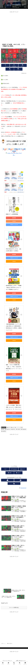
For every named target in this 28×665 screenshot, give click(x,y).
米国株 (18, 429)
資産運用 (4, 431)
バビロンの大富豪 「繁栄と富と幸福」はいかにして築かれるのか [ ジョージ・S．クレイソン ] (13, 407)
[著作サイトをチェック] (7, 480)
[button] (18, 69)
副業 (3, 429)
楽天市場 (14, 217)
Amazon (14, 221)
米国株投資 (24, 429)
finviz (13, 427)
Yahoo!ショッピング (14, 224)
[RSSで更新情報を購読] (14, 483)
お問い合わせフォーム (20, 660)
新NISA (14, 429)
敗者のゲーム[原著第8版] (12, 214)
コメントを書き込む (14, 607)
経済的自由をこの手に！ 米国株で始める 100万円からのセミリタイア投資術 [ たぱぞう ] (13, 287)
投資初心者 (8, 429)
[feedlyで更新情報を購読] (20, 480)
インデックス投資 (19, 427)
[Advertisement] (14, 27)
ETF (9, 427)
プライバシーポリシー (7, 660)
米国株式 (4, 427)
